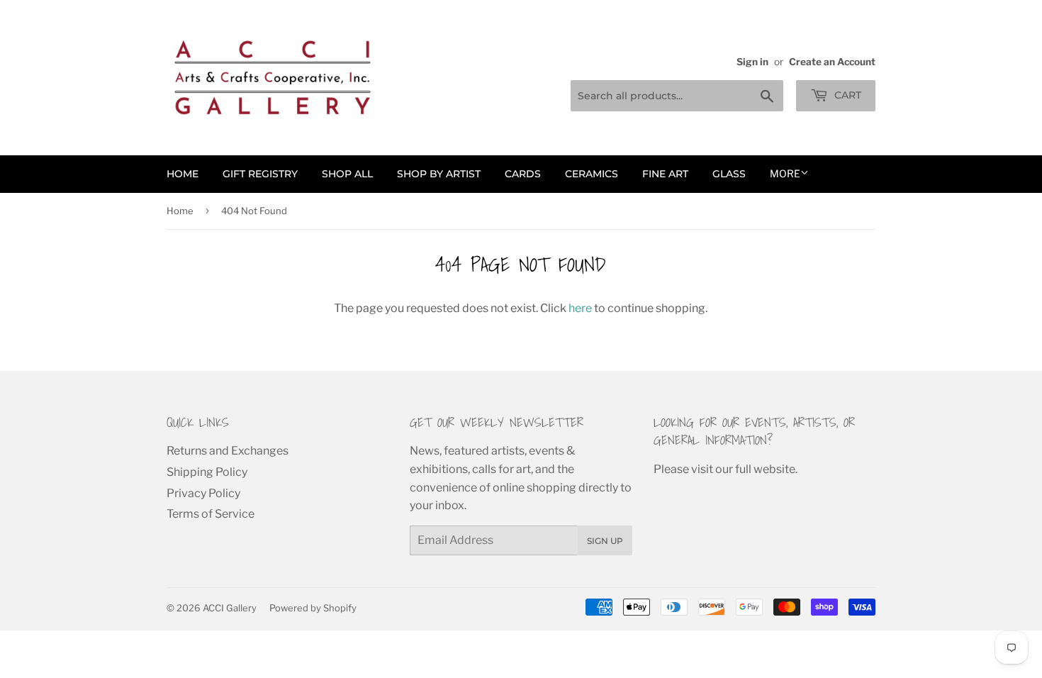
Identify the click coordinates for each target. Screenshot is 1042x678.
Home (182, 173)
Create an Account (832, 61)
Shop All (347, 173)
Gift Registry (260, 173)
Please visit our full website (724, 469)
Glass (729, 173)
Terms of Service (210, 514)
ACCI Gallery (230, 607)
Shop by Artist (439, 173)
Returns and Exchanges (227, 450)
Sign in (752, 61)
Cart (846, 95)
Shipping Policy (207, 472)
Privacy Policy (203, 493)
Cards (523, 173)
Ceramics (591, 173)
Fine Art (665, 173)
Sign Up (605, 540)
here (580, 308)
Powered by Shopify (313, 607)
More (785, 173)
